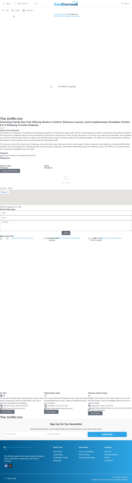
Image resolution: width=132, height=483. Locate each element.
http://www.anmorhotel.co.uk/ (14, 408)
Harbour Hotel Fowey (97, 393)
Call (4, 188)
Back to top (11, 478)
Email (10, 188)
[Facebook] (6, 466)
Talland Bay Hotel (52, 393)
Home (56, 14)
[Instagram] (10, 466)
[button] (1, 128)
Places (63, 14)
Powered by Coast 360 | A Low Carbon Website (109, 480)
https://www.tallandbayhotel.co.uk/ (60, 408)
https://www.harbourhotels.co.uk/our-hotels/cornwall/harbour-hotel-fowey (111, 409)
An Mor (3, 393)
